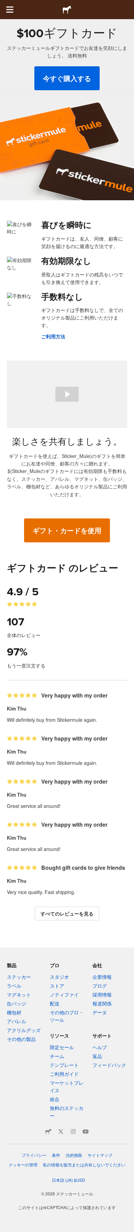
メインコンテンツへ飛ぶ (5, 5)
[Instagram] (73, 1131)
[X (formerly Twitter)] (61, 1131)
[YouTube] (85, 1131)
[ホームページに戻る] (67, 9)
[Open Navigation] (9, 9)
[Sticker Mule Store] (48, 1131)
